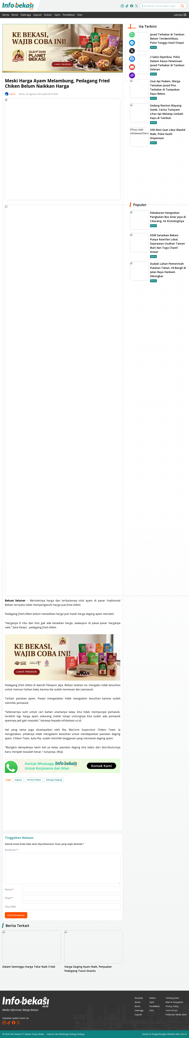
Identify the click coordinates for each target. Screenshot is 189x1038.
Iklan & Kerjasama (174, 1002)
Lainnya (178, 14)
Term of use (171, 1010)
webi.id (183, 1034)
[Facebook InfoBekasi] (131, 5)
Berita (5, 14)
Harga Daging (54, 779)
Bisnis (15, 14)
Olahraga (26, 14)
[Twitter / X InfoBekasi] (136, 5)
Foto (79, 14)
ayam (18, 779)
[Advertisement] (62, 807)
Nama (9, 889)
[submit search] (182, 6)
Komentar (11, 850)
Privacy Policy (172, 1006)
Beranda (139, 998)
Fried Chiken (34, 779)
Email (9, 898)
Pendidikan (69, 14)
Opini (57, 14)
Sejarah (37, 14)
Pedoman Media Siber (176, 1014)
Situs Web (10, 906)
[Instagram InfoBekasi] (122, 5)
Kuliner (48, 14)
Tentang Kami (172, 998)
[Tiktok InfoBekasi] (127, 5)
